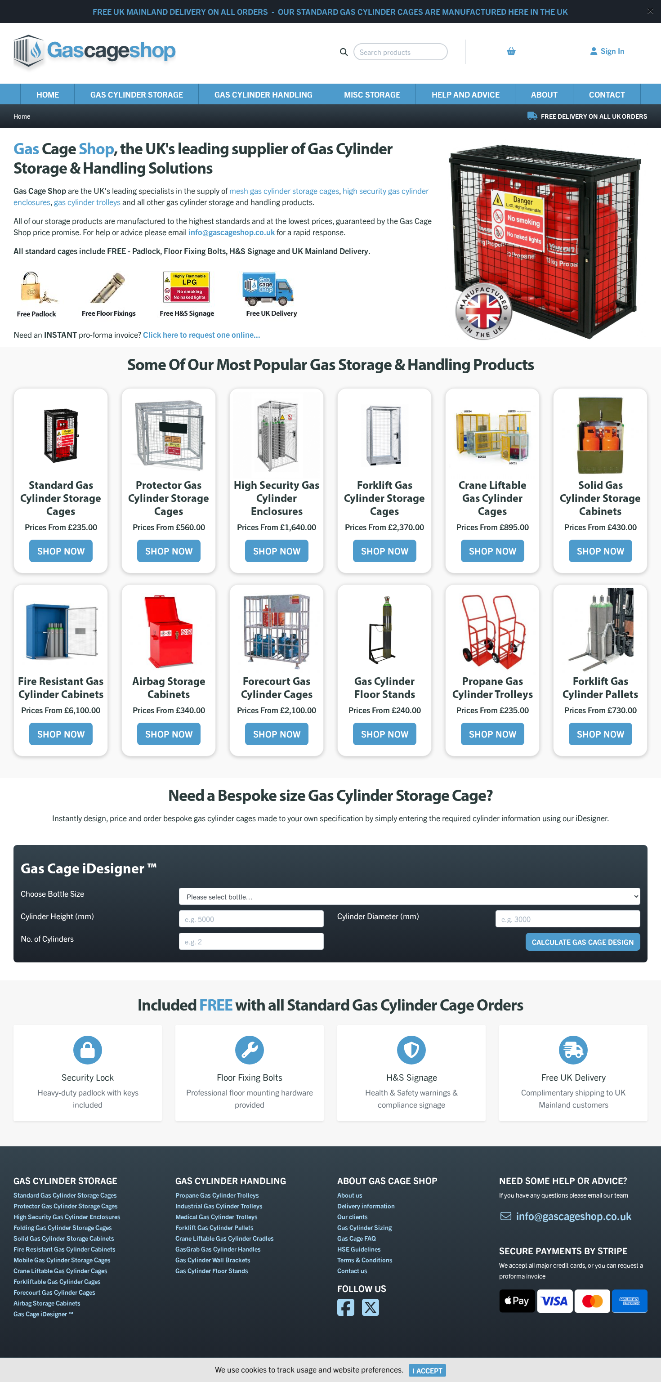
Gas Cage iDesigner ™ (43, 1314)
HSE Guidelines (359, 1249)
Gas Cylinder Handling (263, 94)
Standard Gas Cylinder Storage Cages (65, 1195)
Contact (607, 94)
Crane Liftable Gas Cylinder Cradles (224, 1238)
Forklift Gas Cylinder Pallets (214, 1227)
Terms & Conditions (365, 1260)
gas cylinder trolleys (87, 202)
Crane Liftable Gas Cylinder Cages (60, 1270)
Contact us (352, 1270)
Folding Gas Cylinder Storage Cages (62, 1227)
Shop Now (61, 550)
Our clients (352, 1216)
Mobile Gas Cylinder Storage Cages (62, 1260)
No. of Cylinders (47, 938)
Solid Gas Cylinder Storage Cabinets (63, 1238)
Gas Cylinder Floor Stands (211, 1270)
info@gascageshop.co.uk (574, 1215)
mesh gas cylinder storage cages (284, 190)
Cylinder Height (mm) (57, 916)
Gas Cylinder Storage (136, 94)
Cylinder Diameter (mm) (378, 916)
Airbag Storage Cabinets (46, 1303)
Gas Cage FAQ (356, 1238)
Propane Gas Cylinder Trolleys (217, 1195)
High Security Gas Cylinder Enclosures (67, 1216)
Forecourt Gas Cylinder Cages (54, 1292)
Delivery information (366, 1206)
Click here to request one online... (201, 334)
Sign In (613, 50)
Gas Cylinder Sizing (364, 1227)
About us (349, 1195)
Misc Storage (372, 94)
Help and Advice (466, 94)
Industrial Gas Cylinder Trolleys (219, 1206)
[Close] (650, 10)
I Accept (427, 1370)
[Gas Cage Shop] (94, 52)
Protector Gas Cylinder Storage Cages (65, 1206)
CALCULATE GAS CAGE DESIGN (583, 941)
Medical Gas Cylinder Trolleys (216, 1216)
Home (47, 94)
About (544, 94)
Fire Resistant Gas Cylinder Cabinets (64, 1249)
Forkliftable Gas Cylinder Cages (57, 1281)
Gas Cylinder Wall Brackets (212, 1260)
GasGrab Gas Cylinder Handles (218, 1249)
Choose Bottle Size (52, 893)
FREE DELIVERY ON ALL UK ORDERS (594, 116)
